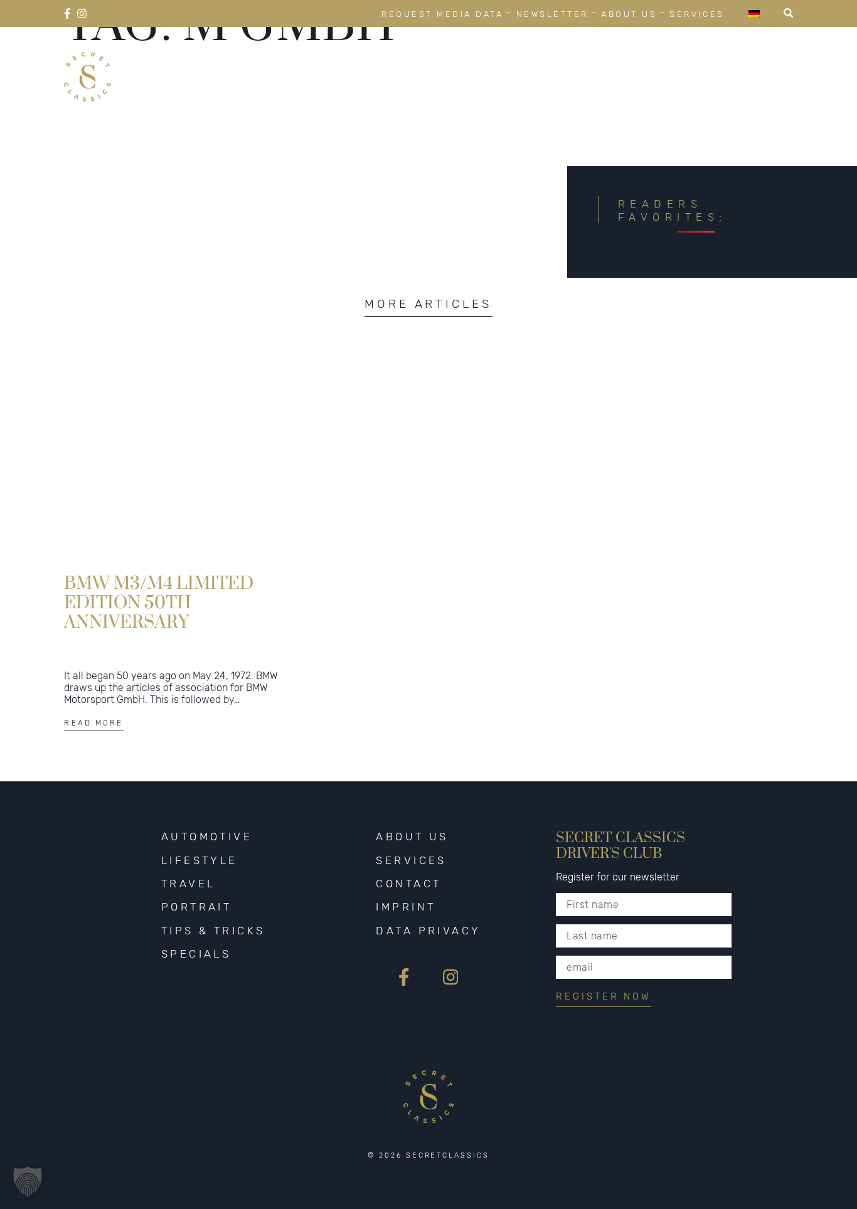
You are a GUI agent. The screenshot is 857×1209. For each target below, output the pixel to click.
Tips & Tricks (649, 61)
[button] (27, 1181)
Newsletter (552, 14)
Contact (408, 883)
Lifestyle (371, 61)
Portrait (541, 61)
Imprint (405, 906)
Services (696, 14)
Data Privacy (428, 930)
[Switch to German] (754, 13)
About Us (629, 14)
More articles (428, 304)
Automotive (265, 61)
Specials (757, 61)
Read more (93, 723)
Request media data (442, 14)
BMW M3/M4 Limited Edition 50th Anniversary (158, 602)
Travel (457, 61)
